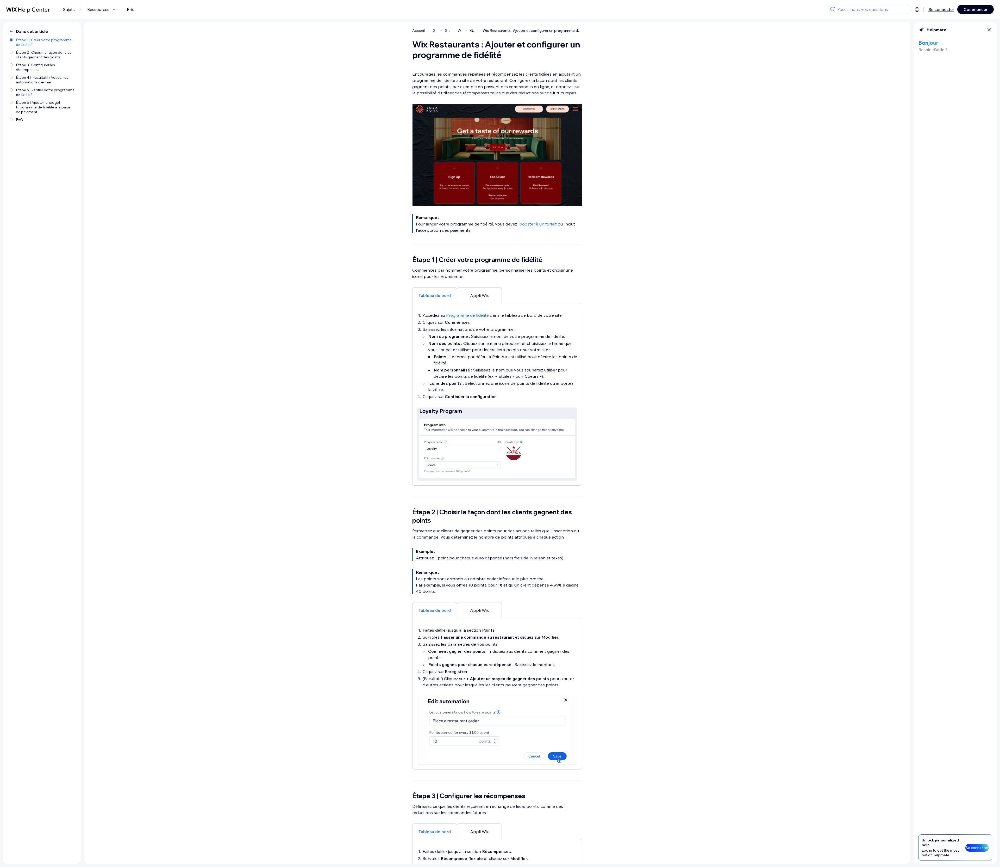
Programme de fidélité (467, 315)
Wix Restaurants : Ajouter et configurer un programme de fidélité (532, 30)
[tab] (434, 295)
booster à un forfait (538, 224)
